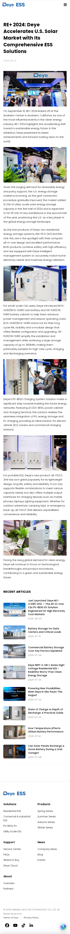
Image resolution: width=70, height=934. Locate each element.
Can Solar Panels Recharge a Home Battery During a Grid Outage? (46, 749)
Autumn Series (46, 822)
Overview (8, 883)
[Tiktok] (23, 925)
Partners (8, 888)
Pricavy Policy (31, 917)
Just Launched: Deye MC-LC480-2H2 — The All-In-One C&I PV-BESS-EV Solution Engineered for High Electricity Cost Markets (46, 607)
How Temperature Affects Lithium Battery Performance (45, 730)
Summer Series (47, 816)
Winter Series (45, 827)
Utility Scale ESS (12, 831)
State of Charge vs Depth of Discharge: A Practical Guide (45, 711)
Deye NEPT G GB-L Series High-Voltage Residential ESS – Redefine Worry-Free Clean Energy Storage (46, 670)
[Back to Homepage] (14, 5)
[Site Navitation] (65, 4)
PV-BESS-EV (10, 826)
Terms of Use (10, 917)
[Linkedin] (32, 925)
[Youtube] (15, 925)
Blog (40, 854)
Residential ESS (12, 811)
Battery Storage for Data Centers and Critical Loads (44, 630)
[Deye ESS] (14, 795)
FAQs (6, 854)
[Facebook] (7, 925)
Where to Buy (11, 860)
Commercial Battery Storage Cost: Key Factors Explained (46, 649)
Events (41, 860)
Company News (47, 849)
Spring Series (45, 811)
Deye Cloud (10, 865)
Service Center (12, 849)
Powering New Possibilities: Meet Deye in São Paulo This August (45, 692)
